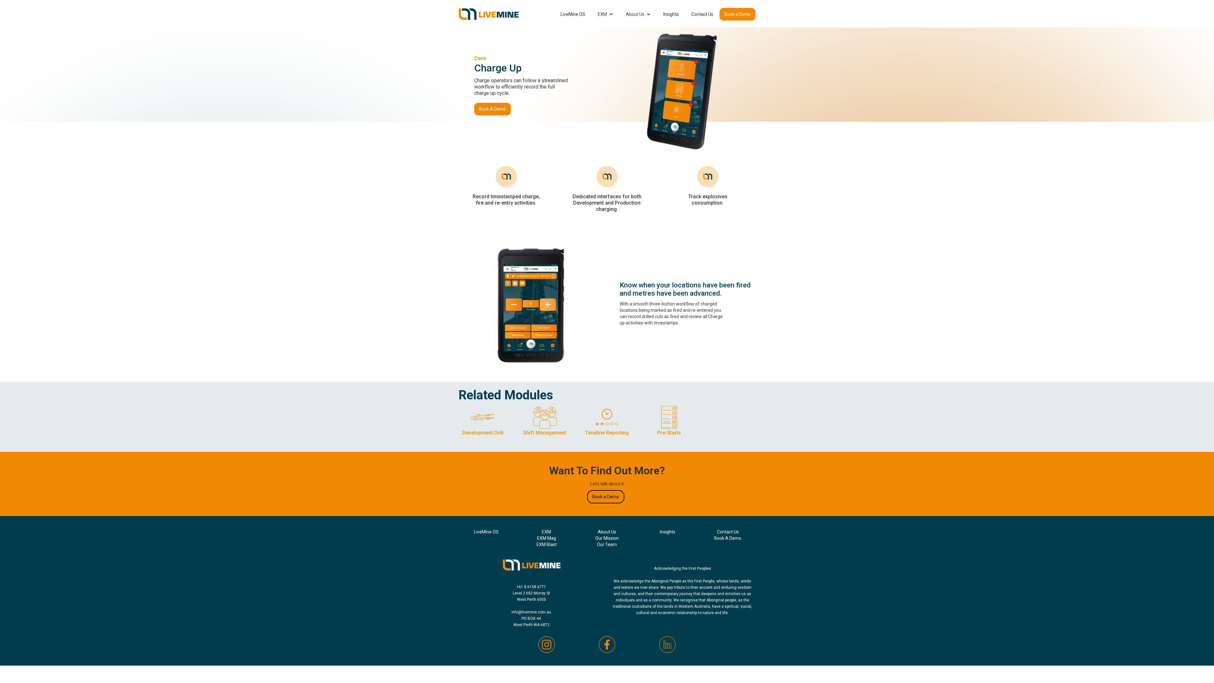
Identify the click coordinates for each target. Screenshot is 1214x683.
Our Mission (607, 538)
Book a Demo (737, 14)
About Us (635, 14)
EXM (602, 14)
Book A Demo (492, 109)
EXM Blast (546, 544)
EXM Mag (546, 538)
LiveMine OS (573, 14)
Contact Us (702, 14)
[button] (606, 14)
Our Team (607, 544)
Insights (671, 14)
